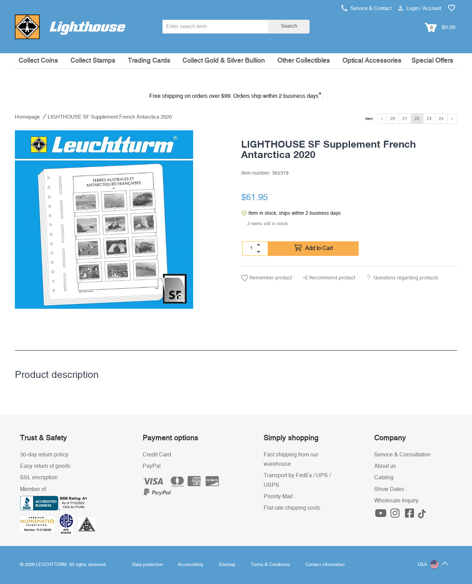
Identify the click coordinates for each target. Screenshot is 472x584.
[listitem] (104, 219)
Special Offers (432, 60)
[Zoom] (180, 298)
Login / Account (423, 8)
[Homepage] (70, 26)
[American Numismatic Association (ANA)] (39, 524)
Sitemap (227, 565)
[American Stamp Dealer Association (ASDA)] (86, 524)
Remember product (270, 278)
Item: (369, 119)
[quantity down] (258, 252)
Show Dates (389, 489)
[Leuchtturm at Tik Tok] (421, 515)
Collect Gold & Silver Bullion (223, 60)
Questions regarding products (406, 278)
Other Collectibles (303, 60)
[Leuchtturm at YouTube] (381, 515)
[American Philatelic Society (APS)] (68, 524)
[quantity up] (258, 245)
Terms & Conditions (270, 565)
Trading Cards (149, 60)
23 (429, 119)
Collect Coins (38, 60)
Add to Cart (318, 248)
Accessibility (191, 565)
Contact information (324, 565)
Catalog (384, 477)
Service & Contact (370, 8)
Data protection (147, 565)
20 (392, 119)
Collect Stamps (92, 60)
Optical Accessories (372, 60)
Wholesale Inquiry (396, 500)
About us (385, 466)
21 (405, 119)
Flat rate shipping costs (292, 508)
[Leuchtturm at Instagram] (396, 515)
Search (289, 26)
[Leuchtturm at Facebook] (410, 515)
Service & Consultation (402, 454)
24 (441, 119)
